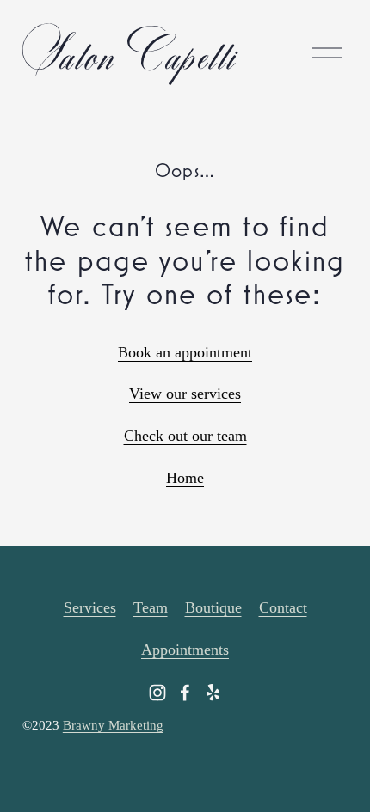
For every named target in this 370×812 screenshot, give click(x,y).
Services (90, 607)
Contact (283, 607)
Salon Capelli (129, 52)
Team (150, 607)
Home (185, 477)
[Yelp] (212, 692)
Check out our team (185, 435)
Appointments (185, 649)
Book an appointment (185, 352)
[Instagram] (157, 692)
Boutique (213, 607)
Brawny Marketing (113, 725)
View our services (185, 393)
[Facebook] (185, 692)
